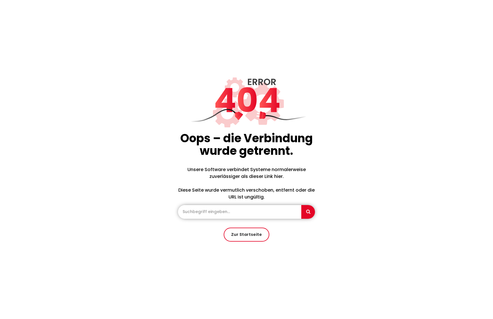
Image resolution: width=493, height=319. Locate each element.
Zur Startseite (246, 234)
